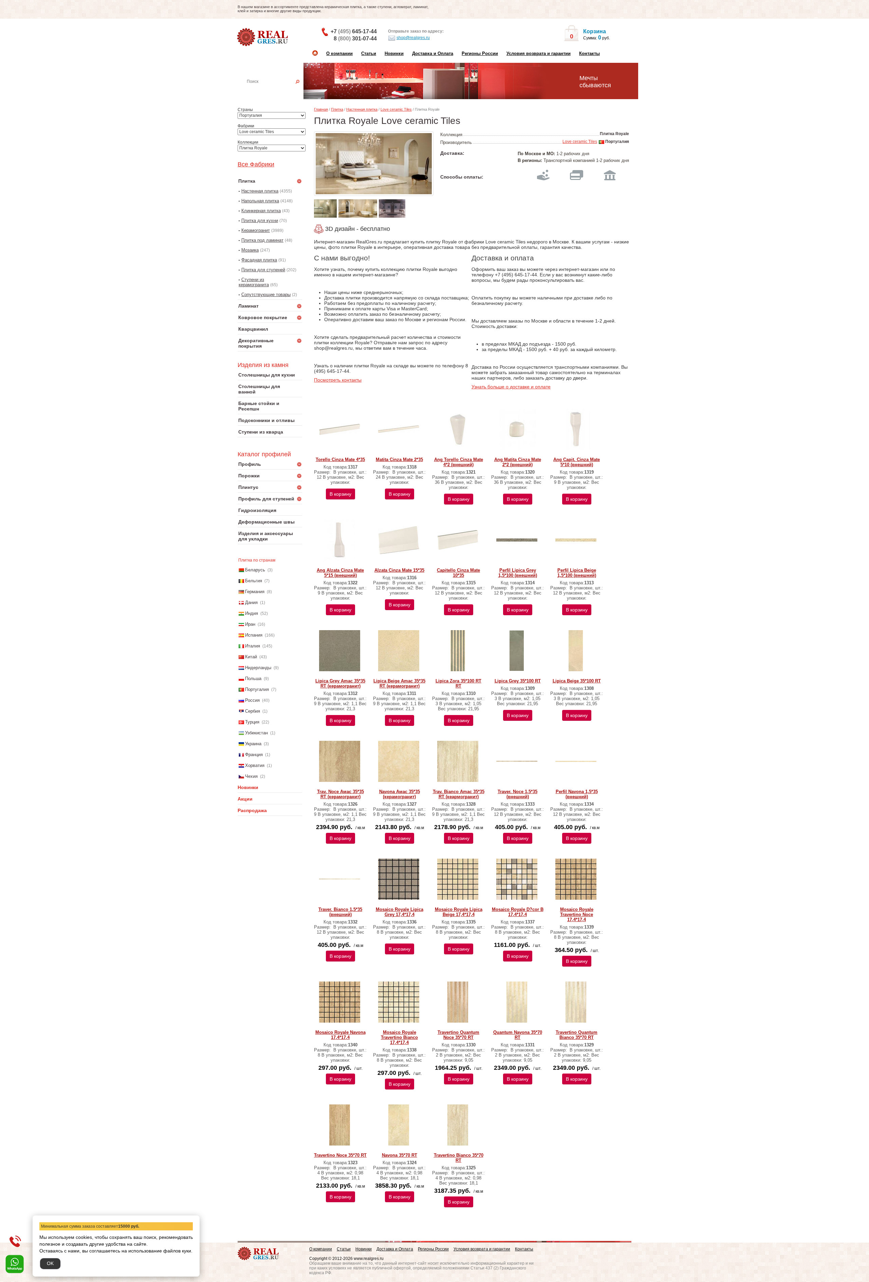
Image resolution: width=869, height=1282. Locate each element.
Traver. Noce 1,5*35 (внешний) (517, 794)
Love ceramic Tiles (396, 109)
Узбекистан (256, 732)
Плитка (337, 109)
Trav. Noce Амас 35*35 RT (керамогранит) (340, 794)
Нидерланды (258, 667)
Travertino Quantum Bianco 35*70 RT (576, 1035)
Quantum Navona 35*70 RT (517, 1035)
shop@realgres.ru (413, 37)
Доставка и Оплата (432, 53)
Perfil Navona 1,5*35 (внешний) (577, 794)
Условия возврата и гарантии (538, 53)
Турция (252, 722)
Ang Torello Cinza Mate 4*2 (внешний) (458, 462)
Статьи (368, 53)
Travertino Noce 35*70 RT (340, 1155)
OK (50, 1263)
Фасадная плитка (259, 259)
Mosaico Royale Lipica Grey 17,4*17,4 (399, 912)
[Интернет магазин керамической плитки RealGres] (263, 37)
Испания (253, 635)
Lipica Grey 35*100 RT (518, 680)
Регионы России (480, 53)
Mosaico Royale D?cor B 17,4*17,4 (517, 912)
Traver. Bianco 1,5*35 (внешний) (340, 912)
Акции (245, 799)
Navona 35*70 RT (399, 1155)
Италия (252, 645)
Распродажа (252, 810)
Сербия (252, 711)
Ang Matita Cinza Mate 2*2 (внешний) (517, 462)
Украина (253, 743)
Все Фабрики (256, 164)
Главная (321, 109)
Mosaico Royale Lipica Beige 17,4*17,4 (458, 912)
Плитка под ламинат (262, 240)
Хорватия (254, 765)
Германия (254, 591)
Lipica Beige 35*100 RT (577, 680)
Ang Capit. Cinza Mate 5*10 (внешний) (576, 462)
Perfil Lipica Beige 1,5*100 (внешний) (576, 573)
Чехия (251, 776)
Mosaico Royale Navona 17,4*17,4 (340, 1035)
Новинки (394, 53)
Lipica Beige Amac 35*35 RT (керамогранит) (399, 683)
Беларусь (255, 569)
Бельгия (253, 580)
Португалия (257, 689)
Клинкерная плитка (261, 210)
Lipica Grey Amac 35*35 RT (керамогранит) (340, 683)
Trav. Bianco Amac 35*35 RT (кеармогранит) (458, 794)
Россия (252, 700)
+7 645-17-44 (354, 31)
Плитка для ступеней (263, 269)
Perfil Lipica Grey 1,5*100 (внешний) (517, 573)
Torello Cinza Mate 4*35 (340, 459)
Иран (250, 624)
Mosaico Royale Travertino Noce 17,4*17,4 (576, 914)
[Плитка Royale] (373, 163)
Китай (251, 656)
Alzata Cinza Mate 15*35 (399, 570)
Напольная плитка (260, 200)
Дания (251, 602)
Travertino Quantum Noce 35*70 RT (458, 1035)
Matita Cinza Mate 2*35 (399, 459)
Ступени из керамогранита (254, 282)
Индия (251, 613)
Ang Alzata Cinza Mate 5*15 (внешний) (340, 573)
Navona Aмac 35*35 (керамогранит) (399, 794)
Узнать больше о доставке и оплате (511, 386)
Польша (253, 678)
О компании (339, 53)
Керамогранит (255, 230)
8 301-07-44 (355, 38)
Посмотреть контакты (338, 380)
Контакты (589, 53)
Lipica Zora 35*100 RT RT (458, 683)
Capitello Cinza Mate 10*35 (458, 573)
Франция (254, 754)
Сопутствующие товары (266, 294)
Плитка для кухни (259, 220)
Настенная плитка (277, 91)
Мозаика (250, 250)
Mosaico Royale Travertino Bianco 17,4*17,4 (399, 1037)
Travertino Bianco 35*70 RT (458, 1158)
